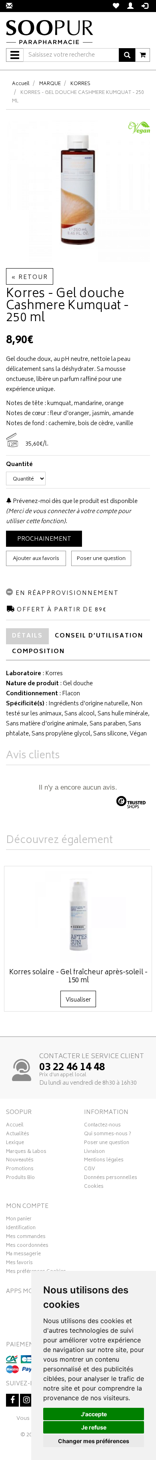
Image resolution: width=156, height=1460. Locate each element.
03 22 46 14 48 (72, 1067)
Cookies (94, 1187)
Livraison (94, 1152)
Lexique (15, 1143)
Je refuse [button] (93, 1427)
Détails (27, 636)
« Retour (29, 278)
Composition (38, 652)
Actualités (17, 1134)
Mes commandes (26, 1237)
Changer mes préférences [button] (93, 1441)
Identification (21, 1228)
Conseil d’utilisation (99, 636)
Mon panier (19, 1220)
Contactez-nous (102, 1126)
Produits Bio (20, 1178)
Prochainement (44, 539)
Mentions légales (104, 1161)
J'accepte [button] (94, 1414)
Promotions (20, 1169)
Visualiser (78, 1000)
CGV (89, 1169)
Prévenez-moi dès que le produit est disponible (75, 502)
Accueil (21, 84)
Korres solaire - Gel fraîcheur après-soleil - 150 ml (78, 977)
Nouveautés (20, 1161)
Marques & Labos (26, 1152)
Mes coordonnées (27, 1246)
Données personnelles (110, 1178)
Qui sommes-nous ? (107, 1134)
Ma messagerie (23, 1254)
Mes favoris (19, 1263)
